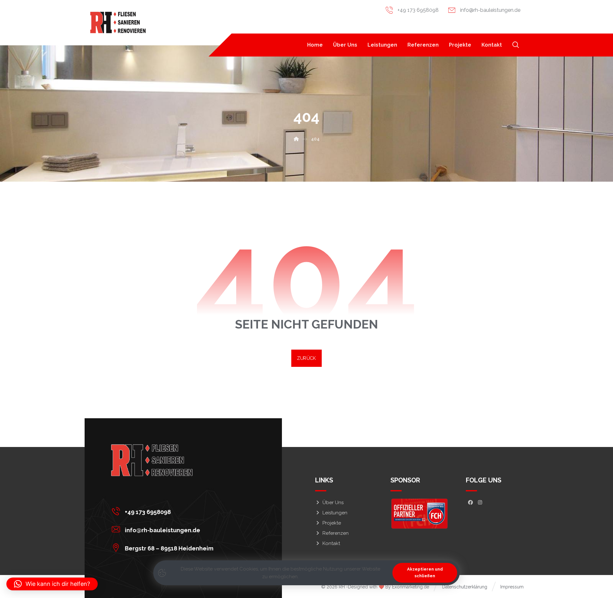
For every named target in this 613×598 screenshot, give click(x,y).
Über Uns (333, 502)
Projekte (331, 523)
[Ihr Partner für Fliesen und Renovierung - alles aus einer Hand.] (118, 22)
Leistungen (334, 513)
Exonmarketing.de (410, 586)
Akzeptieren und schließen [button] (425, 572)
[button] (515, 44)
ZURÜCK (306, 358)
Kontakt (331, 543)
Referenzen (335, 533)
